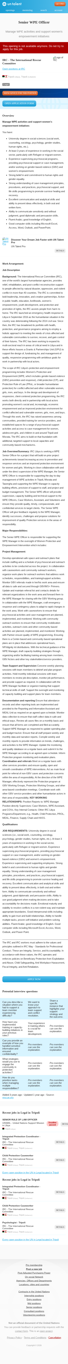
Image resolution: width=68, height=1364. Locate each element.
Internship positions (34, 1295)
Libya (17, 77)
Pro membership (34, 1265)
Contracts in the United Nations (34, 1291)
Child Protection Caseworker (17, 1155)
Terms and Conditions (35, 1337)
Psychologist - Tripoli (13, 1222)
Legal (6, 84)
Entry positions (34, 1299)
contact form (21, 1331)
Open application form (19, 103)
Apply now (34, 979)
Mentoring (27, 10)
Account (58, 10)
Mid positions (34, 1303)
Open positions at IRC (13, 68)
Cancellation (54, 1337)
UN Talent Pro (18, 246)
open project (46, 1331)
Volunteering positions (34, 1315)
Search (43, 10)
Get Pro (60, 4)
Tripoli (11, 76)
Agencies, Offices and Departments (34, 1281)
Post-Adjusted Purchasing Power (34, 1273)
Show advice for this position (20, 93)
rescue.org (7, 1097)
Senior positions (34, 1307)
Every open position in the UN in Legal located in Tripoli (30, 1172)
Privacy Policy (14, 1337)
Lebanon (31, 77)
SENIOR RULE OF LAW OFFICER (19, 1120)
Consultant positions (34, 1311)
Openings (10, 10)
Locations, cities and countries (34, 1284)
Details (60, 251)
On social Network (34, 1277)
